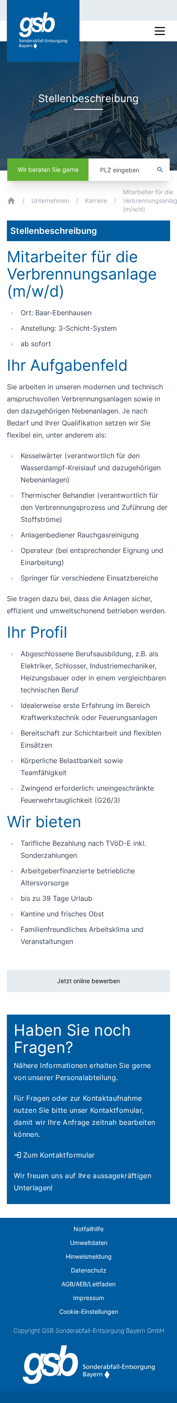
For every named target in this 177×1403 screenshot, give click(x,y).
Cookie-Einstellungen (88, 1311)
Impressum (88, 1297)
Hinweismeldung (89, 1256)
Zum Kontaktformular (59, 1155)
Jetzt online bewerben (88, 980)
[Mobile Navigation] (160, 31)
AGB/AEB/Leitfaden (88, 1284)
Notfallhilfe (88, 1228)
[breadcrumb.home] (11, 200)
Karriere (96, 200)
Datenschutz (89, 1270)
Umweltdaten (88, 1242)
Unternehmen (50, 200)
